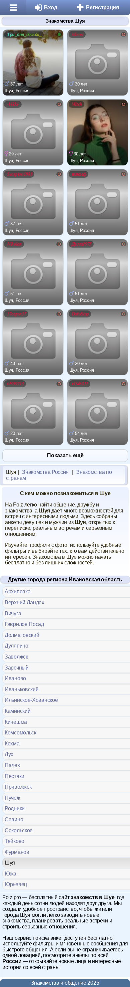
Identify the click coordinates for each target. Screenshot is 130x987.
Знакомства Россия (45, 472)
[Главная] (13, 7)
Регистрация (102, 7)
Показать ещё (65, 455)
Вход (50, 7)
